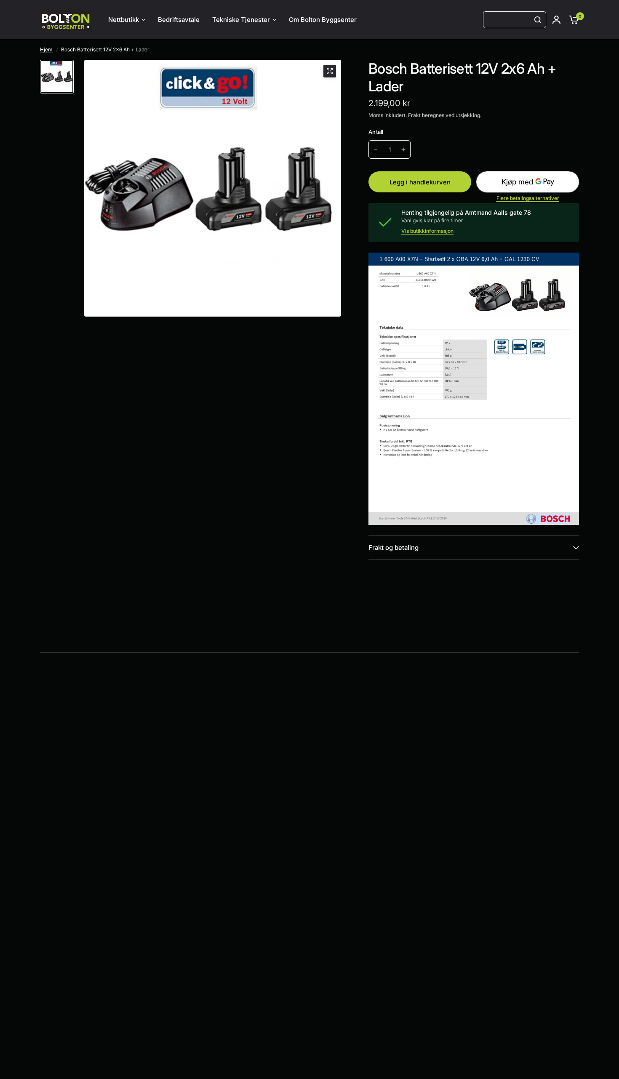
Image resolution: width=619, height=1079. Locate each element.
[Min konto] (556, 19)
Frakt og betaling (393, 547)
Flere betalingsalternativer (527, 198)
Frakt (414, 115)
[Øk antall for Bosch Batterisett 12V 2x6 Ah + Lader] (403, 149)
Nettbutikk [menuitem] (123, 20)
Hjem (46, 49)
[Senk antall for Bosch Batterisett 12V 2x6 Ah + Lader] (375, 149)
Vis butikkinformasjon (427, 231)
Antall (376, 131)
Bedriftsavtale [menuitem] (179, 20)
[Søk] (537, 19)
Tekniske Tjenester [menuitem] (241, 20)
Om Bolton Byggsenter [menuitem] (323, 20)
